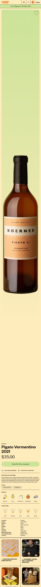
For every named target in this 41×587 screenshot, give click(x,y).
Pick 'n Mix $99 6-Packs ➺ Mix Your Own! (20, 6)
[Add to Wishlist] (35, 13)
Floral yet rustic (7, 487)
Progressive (17, 487)
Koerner (3, 443)
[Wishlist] (28, 2)
